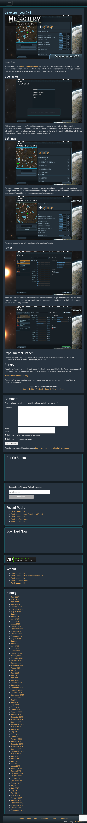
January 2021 (16, 685)
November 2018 (17, 746)
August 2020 (16, 697)
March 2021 (15, 680)
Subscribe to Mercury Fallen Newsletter (25, 487)
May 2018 (14, 761)
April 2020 (15, 707)
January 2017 (16, 800)
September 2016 (17, 810)
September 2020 (17, 695)
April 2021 (15, 678)
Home (21, 818)
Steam (25, 389)
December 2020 (17, 688)
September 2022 (17, 636)
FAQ (35, 818)
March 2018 (15, 766)
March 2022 (15, 651)
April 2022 (15, 648)
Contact (55, 818)
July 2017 (14, 786)
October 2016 (16, 808)
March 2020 (15, 710)
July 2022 (14, 641)
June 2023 (15, 616)
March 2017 (15, 795)
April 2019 (15, 734)
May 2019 (14, 732)
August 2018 (16, 754)
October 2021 (16, 663)
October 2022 (16, 634)
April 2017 (14, 793)
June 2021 (15, 673)
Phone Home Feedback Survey (16, 376)
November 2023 (17, 609)
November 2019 (17, 719)
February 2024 (16, 607)
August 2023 (16, 612)
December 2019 (17, 717)
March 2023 (15, 624)
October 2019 (16, 722)
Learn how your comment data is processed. (52, 448)
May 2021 (14, 675)
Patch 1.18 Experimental (20, 519)
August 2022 (16, 638)
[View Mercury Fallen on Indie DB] (21, 559)
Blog (29, 818)
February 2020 (16, 712)
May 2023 (15, 619)
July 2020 (14, 700)
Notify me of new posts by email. (19, 439)
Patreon (61, 389)
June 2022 (15, 643)
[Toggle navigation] (9, 3)
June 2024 (15, 597)
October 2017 (16, 778)
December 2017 (17, 773)
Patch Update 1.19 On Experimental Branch (27, 514)
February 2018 (16, 768)
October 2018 (16, 749)
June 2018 (15, 759)
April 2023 (15, 621)
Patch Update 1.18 (18, 517)
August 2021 (16, 668)
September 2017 (17, 781)
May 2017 (14, 790)
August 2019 (16, 727)
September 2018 (17, 751)
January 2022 (16, 656)
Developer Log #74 (18, 12)
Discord (48, 389)
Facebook (39, 389)
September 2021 (17, 665)
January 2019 (16, 741)
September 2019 (17, 724)
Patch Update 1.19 (18, 512)
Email (7, 431)
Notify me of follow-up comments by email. (23, 435)
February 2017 (16, 798)
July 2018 (14, 756)
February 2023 (16, 626)
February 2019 (16, 739)
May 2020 (15, 705)
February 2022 (16, 653)
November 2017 (17, 776)
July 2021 (14, 670)
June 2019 (15, 729)
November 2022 (17, 631)
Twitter (31, 389)
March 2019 (15, 737)
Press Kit (64, 818)
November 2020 (17, 690)
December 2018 (17, 744)
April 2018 (15, 763)
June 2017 (15, 788)
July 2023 (14, 614)
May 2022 (15, 646)
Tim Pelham (78, 822)
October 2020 (16, 692)
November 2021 (17, 661)
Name (7, 428)
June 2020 (15, 702)
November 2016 (17, 805)
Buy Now (44, 818)
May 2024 (15, 599)
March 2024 (15, 604)
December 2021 (17, 658)
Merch (54, 389)
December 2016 (17, 803)
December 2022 (17, 629)
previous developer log (29, 66)
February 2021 (16, 683)
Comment (8, 407)
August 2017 (16, 783)
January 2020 (16, 714)
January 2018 (16, 771)
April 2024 (15, 602)
